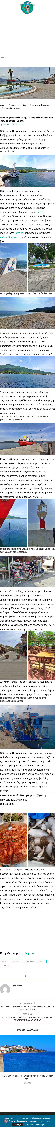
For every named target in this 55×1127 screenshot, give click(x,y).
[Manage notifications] (6, 1121)
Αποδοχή (17, 1124)
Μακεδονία (30, 961)
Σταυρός (42, 961)
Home (2, 105)
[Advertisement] (27, 33)
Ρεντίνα (19, 232)
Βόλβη (4, 961)
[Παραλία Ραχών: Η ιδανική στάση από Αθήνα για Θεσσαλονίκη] (27, 1053)
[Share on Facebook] (28, 976)
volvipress (28, 953)
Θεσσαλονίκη (14, 105)
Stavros (6, 124)
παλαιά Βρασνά (8, 237)
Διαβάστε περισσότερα (35, 1124)
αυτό (39, 211)
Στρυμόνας (6, 966)
